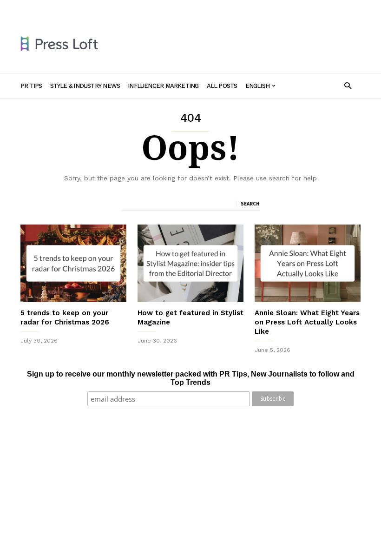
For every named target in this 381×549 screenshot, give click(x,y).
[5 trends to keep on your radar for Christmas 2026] (73, 263)
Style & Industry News (125, 8)
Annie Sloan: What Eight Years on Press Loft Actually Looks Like (307, 322)
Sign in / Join (38, 8)
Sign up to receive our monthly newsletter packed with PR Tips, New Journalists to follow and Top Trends (191, 378)
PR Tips (75, 8)
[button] (348, 85)
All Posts (244, 8)
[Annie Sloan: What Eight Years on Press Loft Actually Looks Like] (308, 263)
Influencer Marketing (194, 8)
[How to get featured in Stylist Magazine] (190, 263)
